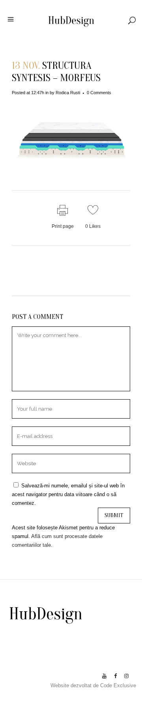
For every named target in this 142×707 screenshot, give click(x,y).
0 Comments (99, 92)
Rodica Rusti (68, 92)
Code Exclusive (118, 685)
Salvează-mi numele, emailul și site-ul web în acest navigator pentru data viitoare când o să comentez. (68, 494)
